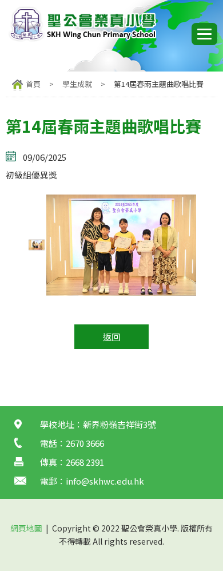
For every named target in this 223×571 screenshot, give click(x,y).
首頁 (33, 83)
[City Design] (82, 39)
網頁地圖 (26, 528)
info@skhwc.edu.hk (105, 481)
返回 (111, 337)
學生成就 (77, 83)
